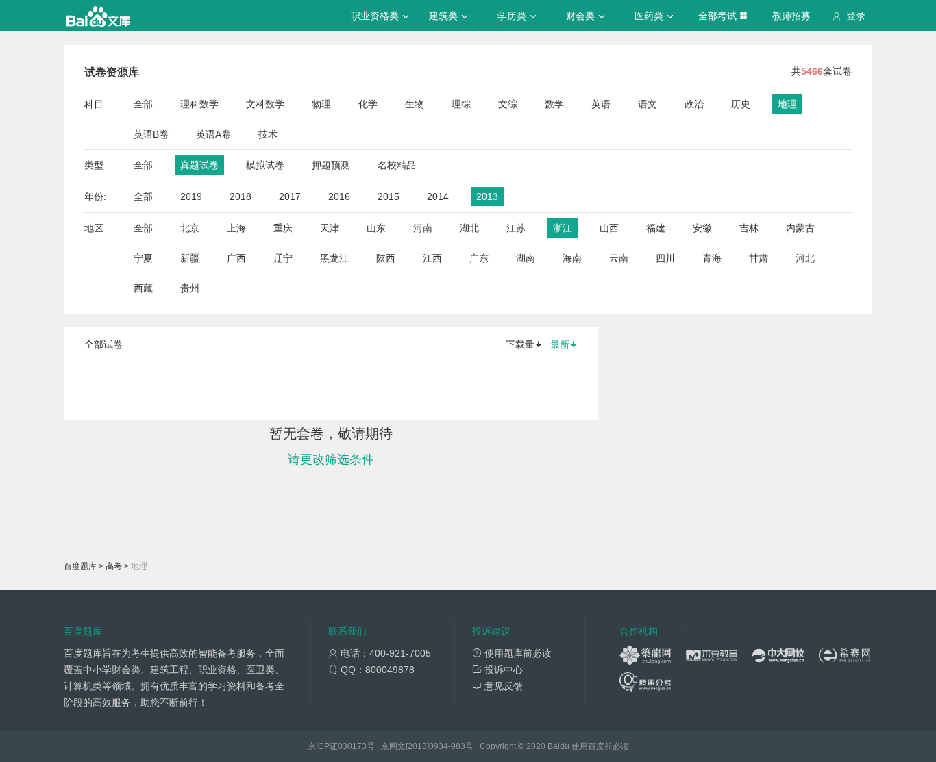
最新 (559, 344)
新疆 (189, 258)
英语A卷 (213, 134)
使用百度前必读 (600, 746)
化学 (368, 104)
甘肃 (758, 258)
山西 (609, 228)
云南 (618, 258)
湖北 (469, 228)
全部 (143, 104)
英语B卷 (151, 134)
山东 (376, 228)
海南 (572, 258)
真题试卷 (199, 165)
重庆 (283, 228)
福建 (655, 228)
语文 (647, 104)
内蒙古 (800, 228)
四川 (665, 258)
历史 (740, 104)
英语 (601, 104)
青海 (712, 258)
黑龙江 (334, 258)
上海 (236, 228)
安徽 (702, 228)
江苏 (516, 228)
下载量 (520, 344)
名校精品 (397, 165)
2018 (240, 196)
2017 (290, 196)
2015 (388, 196)
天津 (329, 228)
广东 (479, 258)
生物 (414, 104)
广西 (236, 258)
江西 (432, 258)
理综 (461, 104)
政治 (694, 104)
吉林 (749, 228)
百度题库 (80, 566)
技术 (268, 134)
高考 (114, 566)
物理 (321, 104)
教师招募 (791, 15)
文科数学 (265, 104)
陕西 (385, 258)
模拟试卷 (265, 165)
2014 (438, 196)
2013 (487, 196)
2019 (191, 196)
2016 (339, 196)
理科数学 (199, 104)
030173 (352, 746)
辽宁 (283, 258)
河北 (805, 258)
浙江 (562, 228)
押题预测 (331, 165)
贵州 (189, 288)
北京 (189, 228)
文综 (507, 104)
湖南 (525, 258)
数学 (554, 104)
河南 (422, 228)
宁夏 (143, 258)
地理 (787, 104)
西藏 (143, 288)
